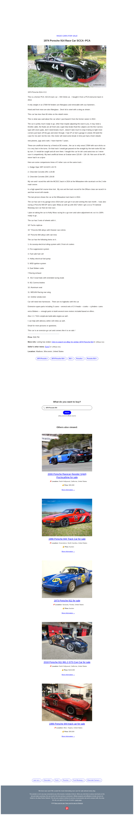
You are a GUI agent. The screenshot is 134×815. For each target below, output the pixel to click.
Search (67, 412)
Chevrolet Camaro (93, 780)
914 (70, 358)
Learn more (78, 800)
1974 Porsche (42, 358)
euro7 (47, 347)
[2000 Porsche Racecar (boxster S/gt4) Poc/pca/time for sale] (67, 471)
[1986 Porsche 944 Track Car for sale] (67, 536)
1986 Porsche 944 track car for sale (67, 723)
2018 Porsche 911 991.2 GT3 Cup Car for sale (67, 662)
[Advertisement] (67, 15)
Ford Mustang (77, 780)
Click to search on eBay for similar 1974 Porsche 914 (72, 342)
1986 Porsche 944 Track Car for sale (67, 539)
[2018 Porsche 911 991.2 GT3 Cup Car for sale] (67, 659)
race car (36, 780)
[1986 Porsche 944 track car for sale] (67, 720)
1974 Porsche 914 (58, 358)
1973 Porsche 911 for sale (67, 600)
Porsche (79, 358)
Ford (56, 780)
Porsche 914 (91, 358)
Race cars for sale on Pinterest (74, 803)
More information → (68, 490)
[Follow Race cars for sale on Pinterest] (67, 809)
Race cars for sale (67, 36)
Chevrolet (47, 780)
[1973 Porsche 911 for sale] (67, 597)
